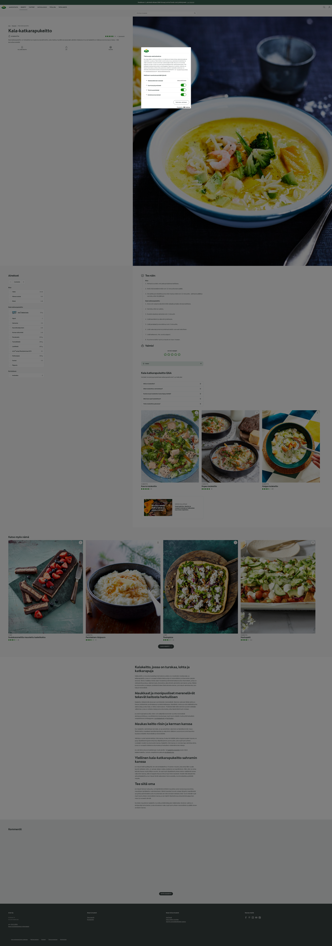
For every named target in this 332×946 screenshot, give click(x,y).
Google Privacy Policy (182, 69)
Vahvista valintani (181, 102)
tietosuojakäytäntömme (164, 71)
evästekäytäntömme (150, 71)
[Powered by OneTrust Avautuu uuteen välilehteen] (183, 107)
